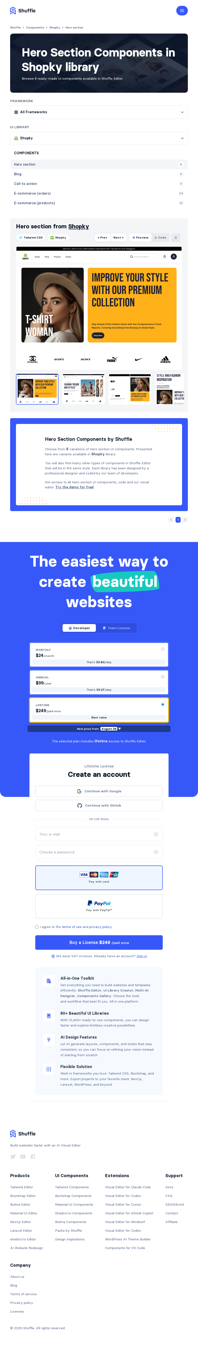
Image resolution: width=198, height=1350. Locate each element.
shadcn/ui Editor (23, 1239)
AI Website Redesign (26, 1248)
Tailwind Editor (21, 1187)
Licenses (17, 1311)
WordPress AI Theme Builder (128, 1239)
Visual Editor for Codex (123, 1196)
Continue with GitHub (103, 805)
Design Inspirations (70, 1239)
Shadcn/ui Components (73, 1213)
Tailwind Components (72, 1187)
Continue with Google (103, 791)
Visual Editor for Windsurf (125, 1222)
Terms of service (23, 1294)
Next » (118, 237)
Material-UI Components (74, 1204)
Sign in (142, 956)
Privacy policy (21, 1303)
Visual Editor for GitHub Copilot (129, 1213)
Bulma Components (70, 1222)
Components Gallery (94, 996)
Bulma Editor (20, 1204)
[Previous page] (171, 520)
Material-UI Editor (23, 1213)
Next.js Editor (20, 1222)
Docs (169, 1187)
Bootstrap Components (73, 1196)
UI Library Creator (118, 990)
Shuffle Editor (89, 990)
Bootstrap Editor (23, 1196)
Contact (171, 1213)
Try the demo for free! (74, 487)
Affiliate (171, 1222)
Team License (118, 628)
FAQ (168, 1196)
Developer (81, 628)
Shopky (78, 226)
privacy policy (100, 927)
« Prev (102, 237)
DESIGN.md (174, 1204)
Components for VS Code (125, 1248)
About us (17, 1276)
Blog (13, 1285)
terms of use (72, 927)
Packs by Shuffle (68, 1230)
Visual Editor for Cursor (123, 1204)
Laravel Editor (21, 1230)
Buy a (99, 942)
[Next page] (185, 520)
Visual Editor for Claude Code (128, 1187)
